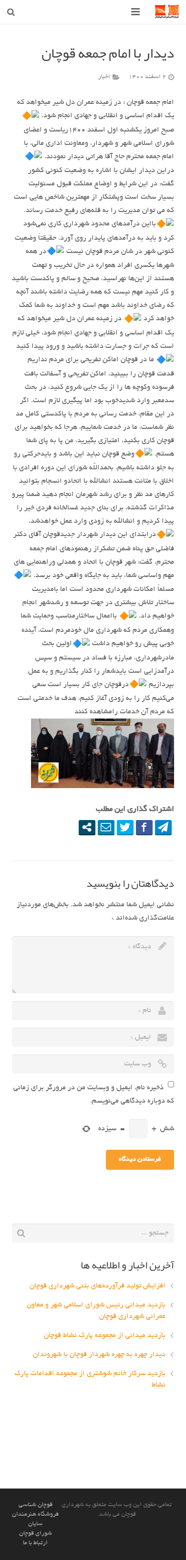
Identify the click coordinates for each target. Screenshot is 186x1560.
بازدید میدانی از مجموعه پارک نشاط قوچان (104, 1335)
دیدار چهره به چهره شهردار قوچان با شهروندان (99, 1354)
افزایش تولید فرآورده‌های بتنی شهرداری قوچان (97, 1286)
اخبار (104, 77)
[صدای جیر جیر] (125, 827)
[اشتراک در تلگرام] (163, 827)
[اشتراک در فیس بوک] (144, 827)
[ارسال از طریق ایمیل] (106, 827)
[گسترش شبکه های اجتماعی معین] (87, 827)
